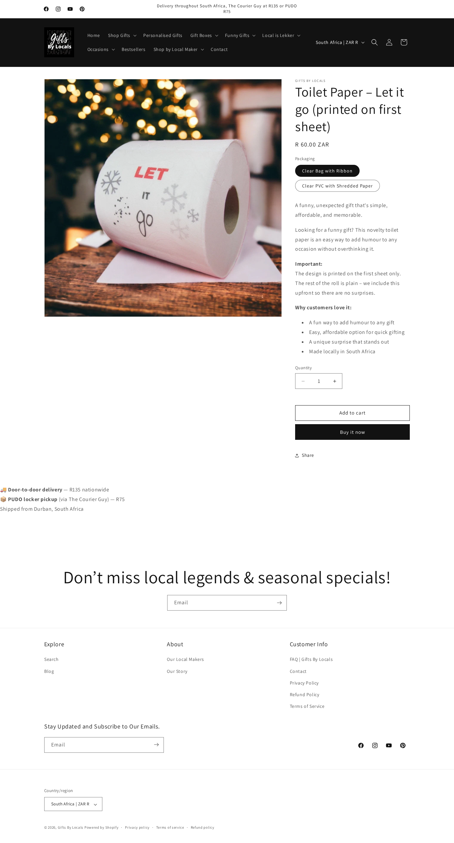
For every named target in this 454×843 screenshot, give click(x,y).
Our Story (177, 671)
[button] (121, 35)
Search (51, 660)
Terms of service (170, 827)
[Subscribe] (279, 603)
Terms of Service (307, 706)
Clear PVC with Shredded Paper (337, 186)
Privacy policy (137, 827)
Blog (49, 671)
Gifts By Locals (71, 827)
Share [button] (308, 455)
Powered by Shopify (101, 827)
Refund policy (202, 827)
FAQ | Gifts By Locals (311, 660)
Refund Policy (304, 695)
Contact (298, 671)
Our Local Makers (185, 660)
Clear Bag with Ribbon (327, 171)
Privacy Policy (304, 683)
